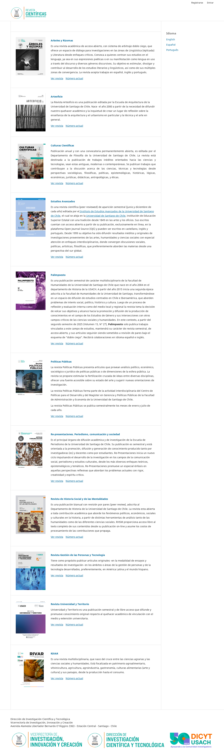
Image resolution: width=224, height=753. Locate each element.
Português (172, 50)
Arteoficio (57, 96)
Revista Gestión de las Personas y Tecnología (78, 555)
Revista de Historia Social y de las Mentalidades (79, 499)
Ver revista (57, 78)
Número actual (74, 78)
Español (171, 44)
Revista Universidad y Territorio (70, 604)
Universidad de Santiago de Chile (105, 215)
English (170, 39)
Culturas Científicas (62, 145)
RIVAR (54, 653)
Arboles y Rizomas (62, 40)
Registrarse (197, 2)
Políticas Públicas (61, 361)
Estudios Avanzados (63, 201)
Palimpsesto (58, 275)
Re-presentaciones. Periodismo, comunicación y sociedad (85, 434)
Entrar (210, 2)
